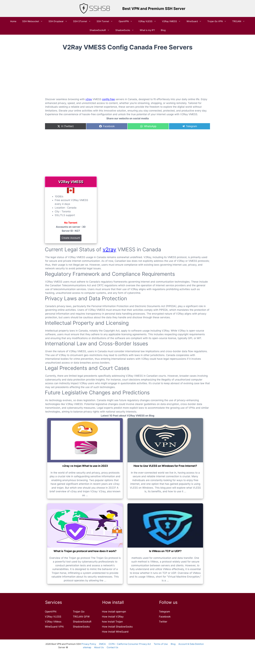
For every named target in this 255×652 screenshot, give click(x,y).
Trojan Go (78, 611)
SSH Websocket (30, 21)
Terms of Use (161, 644)
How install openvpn (114, 611)
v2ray (88, 99)
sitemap (87, 647)
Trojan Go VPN (215, 21)
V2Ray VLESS (145, 21)
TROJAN (236, 21)
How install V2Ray (113, 616)
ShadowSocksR (98, 30)
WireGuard (192, 21)
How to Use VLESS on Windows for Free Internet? (165, 465)
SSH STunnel (80, 21)
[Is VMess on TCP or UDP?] (165, 525)
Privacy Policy (88, 644)
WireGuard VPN (54, 626)
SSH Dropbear (56, 21)
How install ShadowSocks (117, 626)
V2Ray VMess (53, 621)
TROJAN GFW (81, 616)
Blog (163, 30)
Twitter (163, 621)
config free (108, 99)
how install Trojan (112, 621)
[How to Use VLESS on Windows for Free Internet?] (165, 440)
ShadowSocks (122, 30)
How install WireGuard (115, 631)
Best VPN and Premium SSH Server (153, 8)
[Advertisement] (127, 76)
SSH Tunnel (103, 21)
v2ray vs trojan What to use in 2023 (85, 465)
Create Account (71, 237)
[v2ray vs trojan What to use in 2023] (85, 440)
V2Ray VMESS (169, 21)
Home (13, 21)
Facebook (165, 616)
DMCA (102, 644)
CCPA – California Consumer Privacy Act (130, 644)
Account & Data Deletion (191, 644)
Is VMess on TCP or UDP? (165, 551)
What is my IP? (147, 30)
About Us (99, 647)
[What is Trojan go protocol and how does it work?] (85, 525)
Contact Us (112, 647)
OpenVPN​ (124, 21)
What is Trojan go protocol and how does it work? (85, 551)
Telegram (164, 611)
